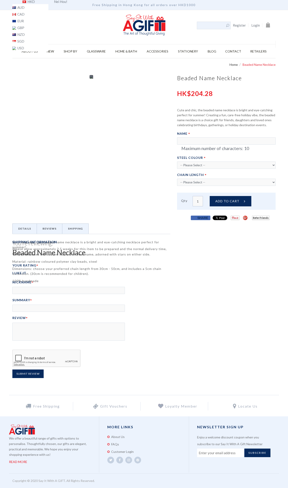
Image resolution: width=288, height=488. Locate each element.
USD (20, 48)
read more (18, 462)
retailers (258, 51)
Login (255, 25)
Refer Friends (261, 217)
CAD (21, 14)
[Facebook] (119, 460)
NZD (21, 35)
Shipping (75, 228)
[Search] (227, 25)
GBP (20, 28)
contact (233, 51)
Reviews (49, 228)
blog (212, 51)
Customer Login (122, 452)
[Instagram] (128, 460)
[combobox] (211, 25)
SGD (20, 41)
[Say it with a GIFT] (144, 25)
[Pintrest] (137, 460)
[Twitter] (110, 460)
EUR (20, 21)
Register (239, 25)
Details (24, 228)
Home (234, 64)
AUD (21, 8)
